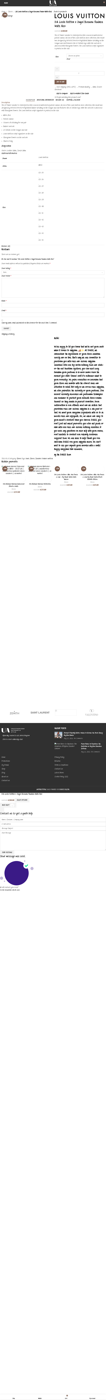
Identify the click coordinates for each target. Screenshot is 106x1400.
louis (27, 459)
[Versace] (66, 712)
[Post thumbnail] (58, 736)
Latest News (59, 773)
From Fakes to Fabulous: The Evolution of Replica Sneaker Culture (91, 746)
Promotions (6, 761)
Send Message (7, 852)
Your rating (6, 268)
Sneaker (38, 459)
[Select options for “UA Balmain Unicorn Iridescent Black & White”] (3, 476)
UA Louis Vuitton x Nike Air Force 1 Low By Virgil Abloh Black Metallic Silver (92, 477)
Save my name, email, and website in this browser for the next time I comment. (29, 323)
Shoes (19, 459)
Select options (22, 800)
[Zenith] (14, 712)
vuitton (50, 459)
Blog (3, 773)
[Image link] (13, 730)
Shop (3, 769)
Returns (57, 761)
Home (3, 757)
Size (57, 57)
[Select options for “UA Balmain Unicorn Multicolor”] (29, 476)
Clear (68, 59)
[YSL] (40, 712)
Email (4, 311)
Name (4, 301)
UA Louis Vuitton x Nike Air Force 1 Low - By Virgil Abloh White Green (66, 477)
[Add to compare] (32, 800)
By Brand (5, 765)
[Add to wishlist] (3, 480)
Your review (6, 276)
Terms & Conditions (61, 765)
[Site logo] (53, 3)
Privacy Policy (59, 757)
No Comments (78, 738)
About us (5, 777)
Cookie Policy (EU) (61, 777)
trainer (44, 459)
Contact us (6, 781)
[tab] (30, 100)
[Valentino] (91, 712)
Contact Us (59, 769)
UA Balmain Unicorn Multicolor (40, 484)
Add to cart (60, 82)
